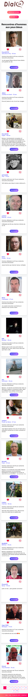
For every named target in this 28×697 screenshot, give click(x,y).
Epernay (4, 217)
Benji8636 (4, 543)
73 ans (10, 626)
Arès (3, 176)
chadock (4, 420)
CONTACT (24, 695)
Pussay (4, 258)
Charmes (4, 504)
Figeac (3, 135)
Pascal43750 (5, 52)
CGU (10, 695)
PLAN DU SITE (16, 695)
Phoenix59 (5, 584)
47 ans (11, 299)
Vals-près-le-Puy (6, 53)
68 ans (9, 504)
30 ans (8, 258)
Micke (3, 297)
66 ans (8, 135)
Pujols (3, 463)
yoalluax (4, 216)
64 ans (9, 217)
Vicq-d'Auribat (6, 667)
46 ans (9, 340)
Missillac (4, 340)
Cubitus (4, 502)
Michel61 (4, 461)
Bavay (3, 585)
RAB (3, 338)
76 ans (12, 667)
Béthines (4, 544)
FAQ (6, 695)
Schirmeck (4, 381)
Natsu (3, 257)
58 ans (14, 53)
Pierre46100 (5, 134)
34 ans (9, 544)
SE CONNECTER (14, 16)
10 (17, 690)
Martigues (4, 626)
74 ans (7, 176)
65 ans (8, 463)
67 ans (14, 422)
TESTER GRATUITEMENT (14, 12)
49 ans (8, 585)
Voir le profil (14, 67)
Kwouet (4, 666)
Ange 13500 (5, 625)
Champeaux (5, 299)
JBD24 (3, 93)
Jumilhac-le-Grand (7, 94)
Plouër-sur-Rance (6, 422)
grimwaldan (5, 175)
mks (3, 379)
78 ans (15, 94)
